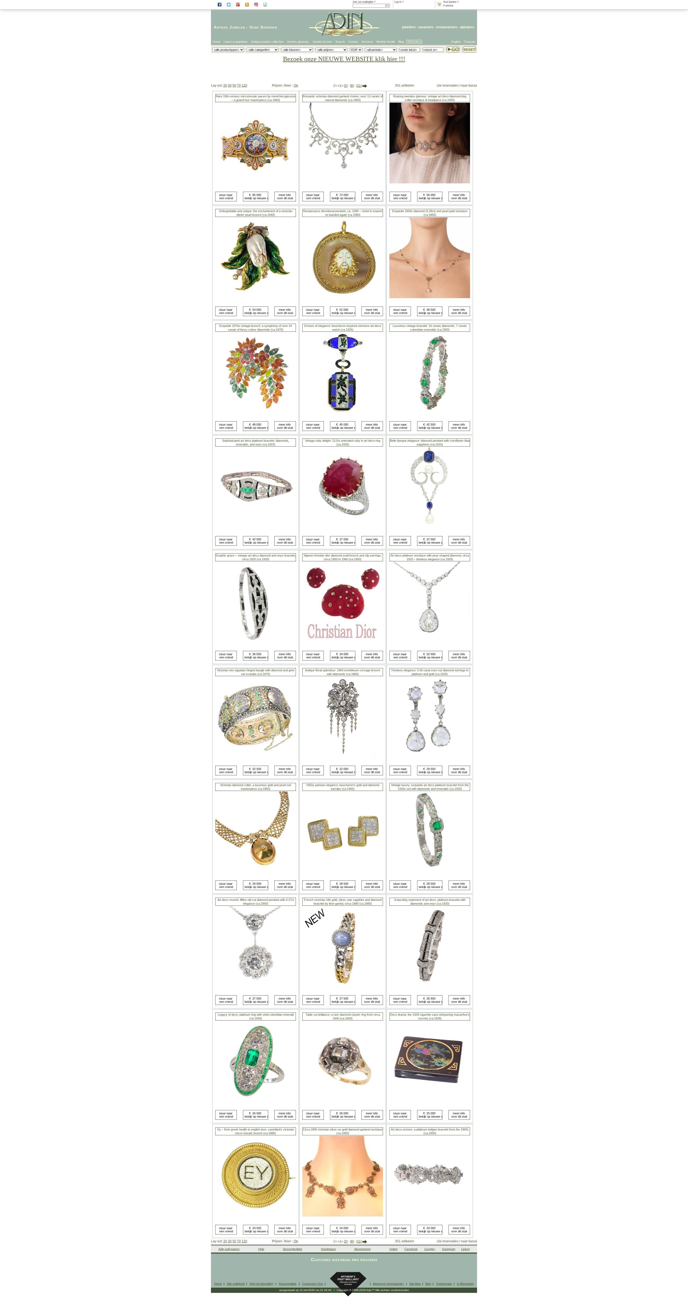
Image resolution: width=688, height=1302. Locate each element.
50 (234, 85)
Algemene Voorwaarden (388, 1283)
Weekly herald (385, 41)
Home (216, 41)
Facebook (411, 1249)
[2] (345, 86)
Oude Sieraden (263, 27)
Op (296, 85)
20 (225, 85)
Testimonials (444, 1283)
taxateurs (425, 27)
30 (230, 85)
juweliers (409, 27)
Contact (353, 41)
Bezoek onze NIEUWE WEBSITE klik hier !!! (344, 58)
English (456, 41)
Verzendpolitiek (292, 1249)
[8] (352, 86)
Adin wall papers (229, 1249)
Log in (398, 2)
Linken (465, 1249)
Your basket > (450, 2)
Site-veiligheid (236, 1283)
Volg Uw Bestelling (261, 1283)
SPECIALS (414, 41)
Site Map (415, 1283)
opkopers (467, 27)
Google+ (429, 1249)
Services (367, 41)
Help (261, 1249)
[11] (358, 86)
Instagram (448, 1249)
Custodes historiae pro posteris (344, 1259)
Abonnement (362, 1249)
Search (340, 41)
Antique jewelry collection (267, 41)
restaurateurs (446, 27)
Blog (401, 41)
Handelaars (328, 1249)
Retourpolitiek (287, 1283)
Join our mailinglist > (364, 2)
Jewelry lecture (322, 41)
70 (239, 85)
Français (469, 41)
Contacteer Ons (312, 1283)
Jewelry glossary (298, 41)
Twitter (393, 1249)
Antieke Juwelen (229, 27)
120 (244, 85)
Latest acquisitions (236, 41)
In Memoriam (465, 1283)
